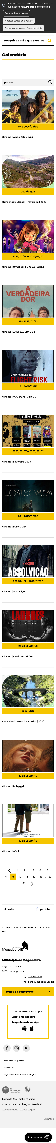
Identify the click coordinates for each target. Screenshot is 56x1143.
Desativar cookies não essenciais (23, 28)
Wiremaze (49, 1118)
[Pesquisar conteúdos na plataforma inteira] (49, 40)
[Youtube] (26, 1048)
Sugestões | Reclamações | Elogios (20, 1074)
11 (27, 876)
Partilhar (46, 909)
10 (20, 876)
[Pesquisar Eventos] (50, 82)
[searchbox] (28, 40)
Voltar (12, 909)
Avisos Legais (27, 1109)
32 (50, 876)
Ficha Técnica (27, 1099)
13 (41, 876)
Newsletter (9, 1067)
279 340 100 (35, 976)
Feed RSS (37, 1104)
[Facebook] (7, 1048)
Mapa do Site (9, 1099)
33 (24, 883)
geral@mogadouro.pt (41, 982)
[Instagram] (16, 1048)
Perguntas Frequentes (14, 1061)
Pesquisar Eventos (13, 73)
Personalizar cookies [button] (16, 13)
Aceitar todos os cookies (19, 20)
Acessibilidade (27, 1089)
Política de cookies (38, 6)
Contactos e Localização (16, 1104)
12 (34, 876)
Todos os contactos (20, 991)
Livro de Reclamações (11, 1090)
